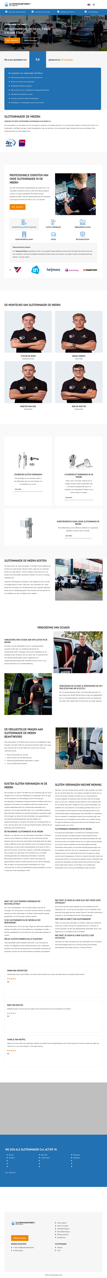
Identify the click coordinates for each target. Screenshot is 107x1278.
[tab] (24, 224)
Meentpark (76, 1155)
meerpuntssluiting (21, 251)
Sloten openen (61, 1223)
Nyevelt (11, 1155)
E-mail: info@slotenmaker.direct (23, 1247)
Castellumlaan (45, 1158)
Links (59, 1250)
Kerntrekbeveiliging (63, 1232)
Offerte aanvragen (30, 40)
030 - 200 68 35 (12, 40)
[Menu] (93, 4)
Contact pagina (18, 1250)
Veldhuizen (76, 1158)
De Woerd (12, 1158)
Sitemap (59, 1247)
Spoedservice (61, 1237)
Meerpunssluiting (62, 1234)
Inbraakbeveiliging (63, 1229)
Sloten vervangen (62, 1226)
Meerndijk (44, 1155)
